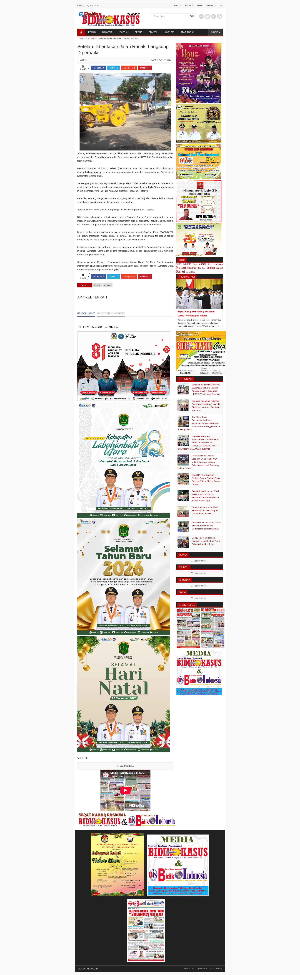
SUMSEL (153, 32)
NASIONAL (107, 32)
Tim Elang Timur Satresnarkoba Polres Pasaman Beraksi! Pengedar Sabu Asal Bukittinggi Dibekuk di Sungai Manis (199, 423)
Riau (199, 267)
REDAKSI (189, 6)
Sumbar (211, 267)
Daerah (187, 264)
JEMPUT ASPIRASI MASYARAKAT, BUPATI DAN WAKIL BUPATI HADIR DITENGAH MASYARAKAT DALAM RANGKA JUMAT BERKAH (198, 442)
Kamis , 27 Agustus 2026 (87, 6)
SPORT (138, 32)
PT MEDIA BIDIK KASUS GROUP (207, 969)
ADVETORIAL (188, 32)
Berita (83, 60)
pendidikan (190, 272)
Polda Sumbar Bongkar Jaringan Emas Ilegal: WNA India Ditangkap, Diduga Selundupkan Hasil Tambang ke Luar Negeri (198, 462)
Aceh (178, 264)
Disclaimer (211, 6)
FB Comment (86, 313)
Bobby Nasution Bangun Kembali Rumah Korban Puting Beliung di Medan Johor (206, 541)
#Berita (97, 285)
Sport (204, 268)
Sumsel (219, 268)
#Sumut (107, 285)
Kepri (210, 264)
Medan (181, 267)
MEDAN (92, 32)
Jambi (202, 264)
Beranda (177, 6)
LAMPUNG (169, 32)
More (214, 32)
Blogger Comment (111, 313)
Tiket (221, 6)
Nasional (191, 267)
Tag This (84, 285)
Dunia (195, 264)
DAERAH (124, 32)
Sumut (180, 271)
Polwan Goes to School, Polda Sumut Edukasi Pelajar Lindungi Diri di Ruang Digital (206, 525)
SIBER (200, 6)
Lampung (218, 264)
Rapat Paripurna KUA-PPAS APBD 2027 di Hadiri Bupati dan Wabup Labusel (205, 510)
